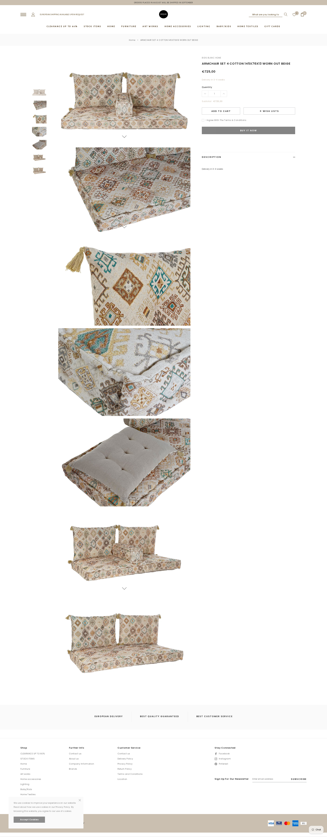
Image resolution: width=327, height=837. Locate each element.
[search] (284, 14)
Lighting (24, 784)
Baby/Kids (26, 789)
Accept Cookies (29, 819)
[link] (39, 92)
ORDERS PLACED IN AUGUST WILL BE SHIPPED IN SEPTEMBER (163, 3)
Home (132, 40)
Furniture (25, 768)
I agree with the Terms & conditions (226, 120)
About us (74, 758)
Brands (73, 768)
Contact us (75, 753)
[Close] (80, 800)
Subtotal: (207, 101)
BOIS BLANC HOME (211, 57)
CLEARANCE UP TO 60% (32, 753)
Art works (25, 774)
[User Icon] (33, 14)
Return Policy (125, 768)
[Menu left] (23, 15)
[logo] (163, 14)
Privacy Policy (125, 763)
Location (122, 779)
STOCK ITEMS (27, 758)
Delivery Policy (125, 758)
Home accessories (30, 779)
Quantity (207, 87)
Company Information (81, 763)
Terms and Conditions (130, 774)
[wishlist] (294, 14)
